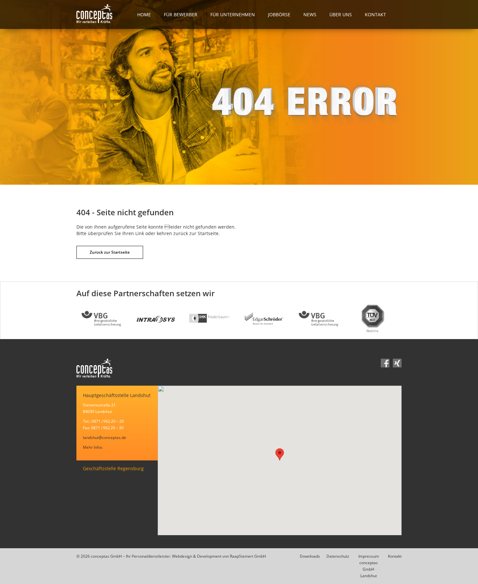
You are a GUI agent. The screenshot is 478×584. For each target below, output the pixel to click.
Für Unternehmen (232, 14)
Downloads (310, 556)
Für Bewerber (180, 14)
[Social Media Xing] (397, 364)
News (309, 14)
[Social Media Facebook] (385, 364)
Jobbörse (279, 14)
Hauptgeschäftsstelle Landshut (117, 395)
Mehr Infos (92, 447)
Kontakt (375, 14)
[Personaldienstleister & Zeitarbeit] (103, 14)
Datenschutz (337, 556)
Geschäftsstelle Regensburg (113, 468)
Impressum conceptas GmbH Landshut (368, 565)
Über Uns (340, 14)
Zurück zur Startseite (110, 252)
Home (144, 14)
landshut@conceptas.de (104, 437)
